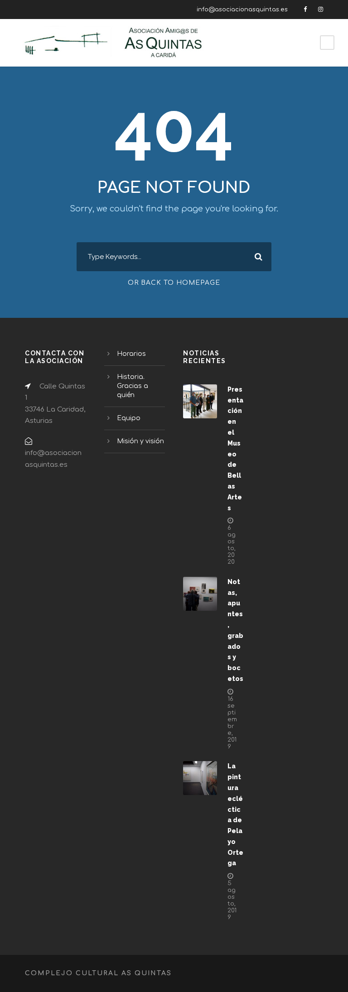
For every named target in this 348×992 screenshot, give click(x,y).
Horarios (131, 353)
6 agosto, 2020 (231, 545)
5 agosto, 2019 (232, 900)
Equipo (128, 418)
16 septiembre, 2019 (232, 723)
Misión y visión (140, 441)
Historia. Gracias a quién (132, 386)
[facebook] (305, 9)
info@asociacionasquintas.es (242, 9)
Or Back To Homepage (174, 282)
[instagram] (320, 9)
